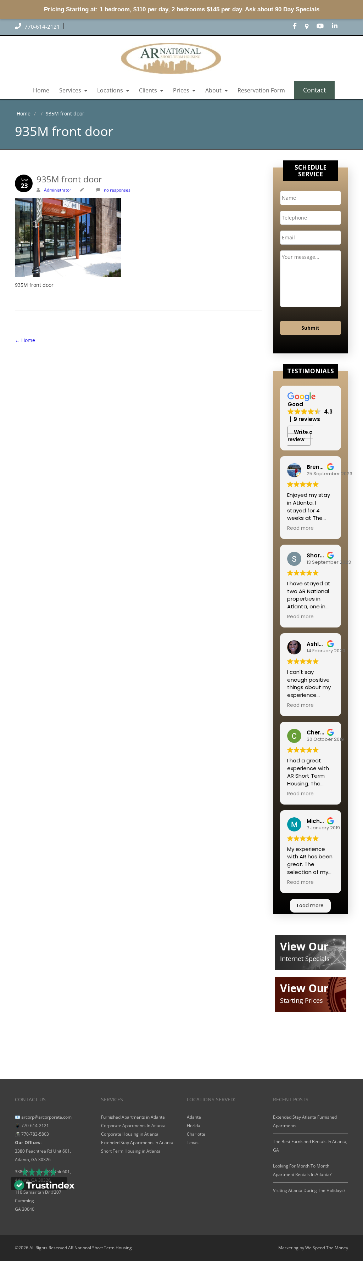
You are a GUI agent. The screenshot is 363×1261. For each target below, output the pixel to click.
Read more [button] (300, 528)
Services (71, 90)
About (214, 90)
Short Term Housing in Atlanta (131, 1151)
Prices (182, 90)
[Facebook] (298, 26)
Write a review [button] (300, 435)
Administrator (57, 190)
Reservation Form (261, 90)
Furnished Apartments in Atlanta (133, 1117)
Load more (310, 905)
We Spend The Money (326, 1248)
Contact (314, 90)
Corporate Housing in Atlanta (129, 1134)
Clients (148, 90)
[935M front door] (138, 237)
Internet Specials (305, 958)
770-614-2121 (41, 26)
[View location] (310, 26)
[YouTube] (324, 26)
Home (41, 90)
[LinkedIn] (338, 26)
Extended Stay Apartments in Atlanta (137, 1143)
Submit (310, 327)
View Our (304, 946)
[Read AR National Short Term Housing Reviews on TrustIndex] (44, 1184)
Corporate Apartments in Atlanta (133, 1126)
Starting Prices (301, 1000)
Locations (110, 90)
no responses (117, 190)
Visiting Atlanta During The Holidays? (309, 1190)
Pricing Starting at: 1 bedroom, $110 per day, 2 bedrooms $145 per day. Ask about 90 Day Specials (181, 9)
